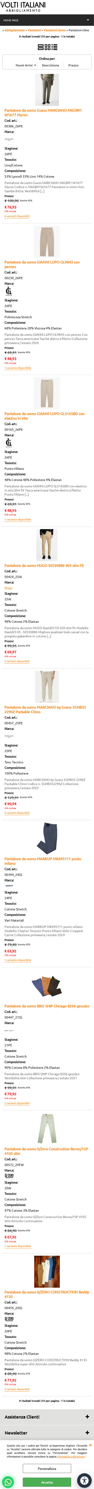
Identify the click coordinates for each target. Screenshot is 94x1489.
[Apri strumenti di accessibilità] (84, 1480)
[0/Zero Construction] (9, 1177)
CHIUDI (90, 1444)
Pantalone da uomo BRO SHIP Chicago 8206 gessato (47, 1005)
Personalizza (47, 1468)
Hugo (8, 588)
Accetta (47, 1482)
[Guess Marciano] (9, 143)
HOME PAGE (10, 20)
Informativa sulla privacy (71, 1456)
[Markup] (9, 887)
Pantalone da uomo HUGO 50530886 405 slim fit (44, 565)
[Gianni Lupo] (9, 294)
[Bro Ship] (9, 1034)
